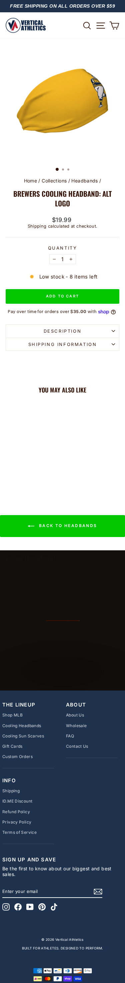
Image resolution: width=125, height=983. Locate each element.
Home (30, 180)
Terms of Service (19, 832)
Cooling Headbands (21, 725)
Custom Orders (17, 756)
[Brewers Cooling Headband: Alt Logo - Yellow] (27, 475)
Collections (54, 180)
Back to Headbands (67, 525)
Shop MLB (12, 714)
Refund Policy (16, 811)
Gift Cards (12, 746)
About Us (75, 714)
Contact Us (77, 746)
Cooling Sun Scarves (23, 735)
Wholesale (76, 725)
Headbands (84, 180)
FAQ (70, 735)
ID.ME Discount (17, 801)
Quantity (62, 248)
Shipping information (62, 344)
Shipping (37, 226)
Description (63, 331)
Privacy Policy (16, 821)
